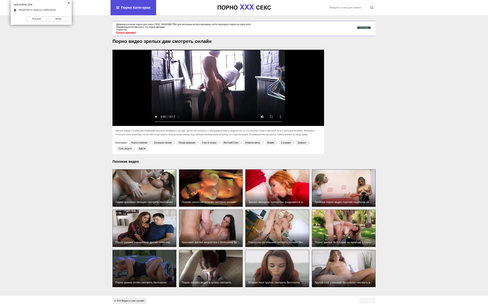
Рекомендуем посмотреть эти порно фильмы (140, 27)
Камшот (302, 142)
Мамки (270, 142)
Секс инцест (125, 148)
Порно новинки (139, 142)
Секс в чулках (209, 142)
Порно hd (121, 29)
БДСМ (142, 148)
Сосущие (286, 142)
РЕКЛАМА (364, 28)
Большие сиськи (163, 142)
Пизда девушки (187, 142)
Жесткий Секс (230, 142)
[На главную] (244, 7)
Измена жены (252, 142)
